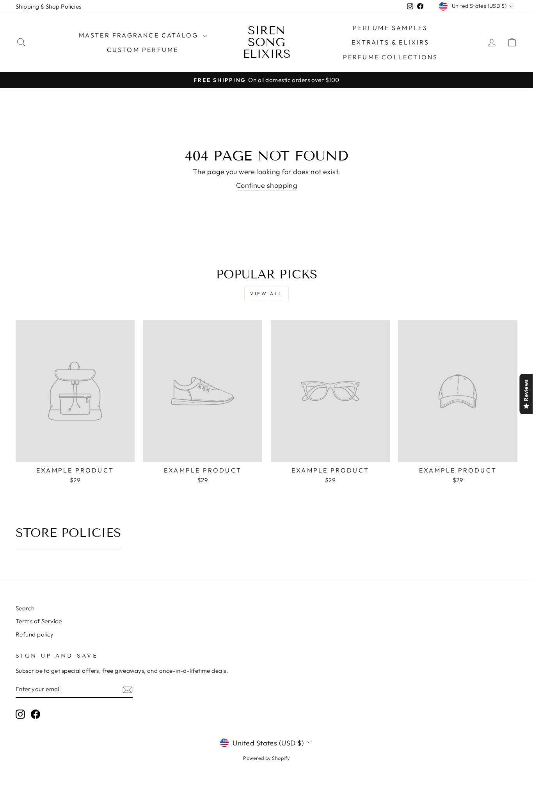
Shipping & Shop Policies (49, 6)
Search (25, 608)
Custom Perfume (143, 49)
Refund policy (35, 634)
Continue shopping (266, 185)
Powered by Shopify (266, 758)
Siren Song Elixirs (267, 42)
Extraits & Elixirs (390, 42)
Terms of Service (39, 621)
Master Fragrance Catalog (140, 35)
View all (266, 293)
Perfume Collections (390, 57)
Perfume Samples (390, 28)
